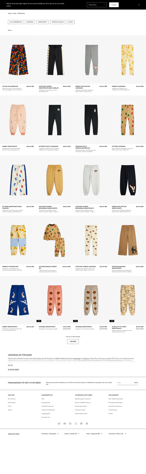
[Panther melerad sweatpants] (128, 269)
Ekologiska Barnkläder (116, 402)
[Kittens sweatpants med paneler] (18, 209)
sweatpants (77, 358)
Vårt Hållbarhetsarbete (116, 399)
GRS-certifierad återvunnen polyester (89, 360)
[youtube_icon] (64, 423)
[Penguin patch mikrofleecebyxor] (91, 149)
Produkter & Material (115, 406)
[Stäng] (139, 5)
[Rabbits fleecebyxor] (18, 268)
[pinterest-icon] (70, 423)
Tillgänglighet (46, 413)
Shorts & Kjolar (57, 22)
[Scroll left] (5, 59)
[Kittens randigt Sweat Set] (55, 269)
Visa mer (73, 341)
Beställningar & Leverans (83, 399)
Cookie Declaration (48, 406)
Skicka (136, 382)
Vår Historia (11, 399)
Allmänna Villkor (80, 410)
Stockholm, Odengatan (49, 433)
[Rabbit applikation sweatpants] (128, 209)
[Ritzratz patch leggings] (55, 148)
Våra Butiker (12, 402)
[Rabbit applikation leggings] (91, 89)
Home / (10, 13)
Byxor (70, 22)
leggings (86, 358)
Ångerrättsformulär (81, 413)
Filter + (10, 30)
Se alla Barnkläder (13, 369)
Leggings (30, 22)
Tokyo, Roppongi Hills (93, 433)
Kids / (15, 13)
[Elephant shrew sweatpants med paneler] (55, 89)
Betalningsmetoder (81, 406)
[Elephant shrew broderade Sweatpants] (55, 209)
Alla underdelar (16, 22)
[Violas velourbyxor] (18, 88)
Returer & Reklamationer (82, 402)
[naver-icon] (81, 423)
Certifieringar (113, 410)
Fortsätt (114, 5)
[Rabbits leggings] (128, 88)
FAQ (43, 399)
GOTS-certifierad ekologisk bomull (112, 360)
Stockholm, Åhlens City (116, 433)
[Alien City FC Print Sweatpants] (128, 329)
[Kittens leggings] (128, 148)
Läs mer (10, 365)
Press (9, 406)
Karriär (10, 410)
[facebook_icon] (59, 423)
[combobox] (97, 4)
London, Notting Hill (70, 433)
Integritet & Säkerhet (48, 410)
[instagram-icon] (76, 423)
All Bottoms (21, 13)
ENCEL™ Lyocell (14, 362)
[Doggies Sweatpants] (55, 328)
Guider (111, 413)
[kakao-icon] (87, 423)
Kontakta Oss (46, 417)
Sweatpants (42, 22)
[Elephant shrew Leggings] (91, 268)
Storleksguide (46, 402)
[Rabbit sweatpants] (18, 148)
